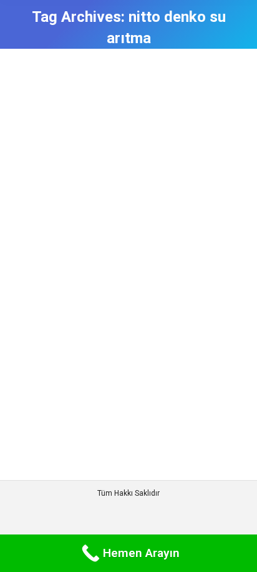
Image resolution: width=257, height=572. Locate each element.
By (100, 236)
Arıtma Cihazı (51, 236)
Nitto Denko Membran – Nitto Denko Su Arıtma (111, 205)
